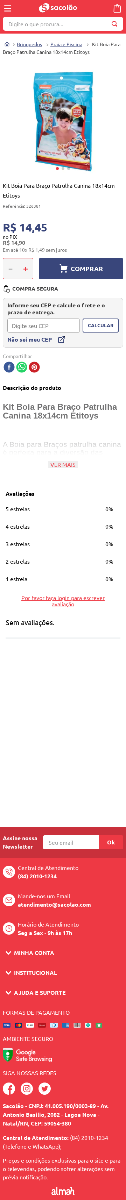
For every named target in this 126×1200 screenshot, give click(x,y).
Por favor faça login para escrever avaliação (63, 600)
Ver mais (63, 464)
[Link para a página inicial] (7, 45)
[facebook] (9, 367)
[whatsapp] (21, 367)
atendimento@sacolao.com (54, 904)
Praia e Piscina (66, 44)
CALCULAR (100, 325)
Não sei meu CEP (29, 339)
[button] (62, 121)
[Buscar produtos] (116, 24)
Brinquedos (29, 44)
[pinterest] (34, 367)
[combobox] (63, 24)
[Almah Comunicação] (62, 1192)
